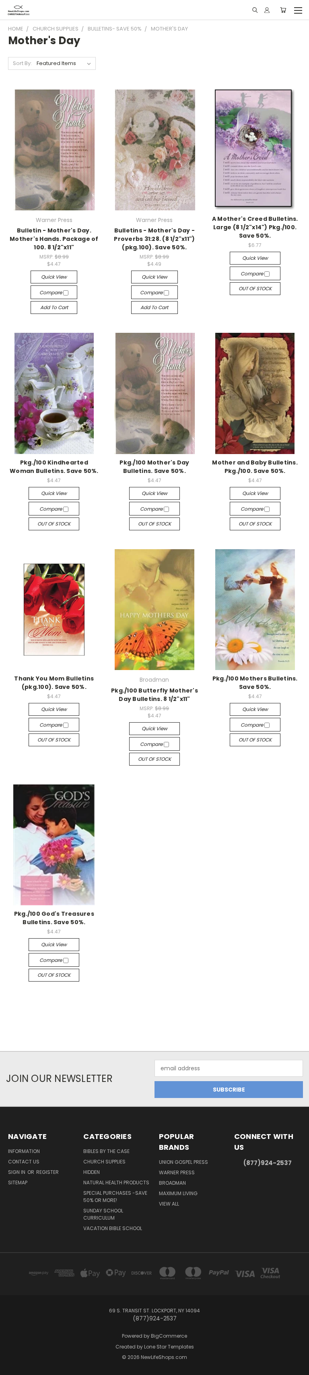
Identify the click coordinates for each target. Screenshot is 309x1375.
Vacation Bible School (112, 1228)
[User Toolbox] (267, 10)
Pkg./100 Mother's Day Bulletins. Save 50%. (154, 466)
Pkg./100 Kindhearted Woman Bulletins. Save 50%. (54, 466)
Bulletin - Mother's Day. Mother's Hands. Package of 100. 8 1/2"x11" (54, 238)
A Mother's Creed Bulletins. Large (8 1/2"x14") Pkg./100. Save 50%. (255, 227)
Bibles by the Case (106, 1151)
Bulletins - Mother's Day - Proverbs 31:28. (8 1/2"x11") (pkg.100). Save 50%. (154, 238)
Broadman (172, 1182)
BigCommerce (169, 1335)
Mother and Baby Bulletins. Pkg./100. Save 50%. (255, 466)
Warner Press (177, 1172)
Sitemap (17, 1182)
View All (169, 1203)
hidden (91, 1172)
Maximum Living (178, 1193)
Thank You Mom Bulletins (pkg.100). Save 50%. (54, 682)
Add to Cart (54, 307)
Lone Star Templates (169, 1346)
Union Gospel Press (183, 1162)
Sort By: (22, 63)
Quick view (54, 276)
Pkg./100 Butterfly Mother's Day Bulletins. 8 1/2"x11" (154, 694)
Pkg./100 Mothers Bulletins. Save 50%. (255, 682)
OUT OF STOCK (255, 288)
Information (24, 1151)
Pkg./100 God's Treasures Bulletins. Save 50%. (54, 918)
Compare (51, 292)
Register (47, 1172)
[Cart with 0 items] (283, 10)
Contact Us (23, 1161)
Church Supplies (104, 1161)
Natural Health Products (116, 1182)
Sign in (17, 1172)
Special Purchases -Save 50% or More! (115, 1197)
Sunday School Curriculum (103, 1214)
